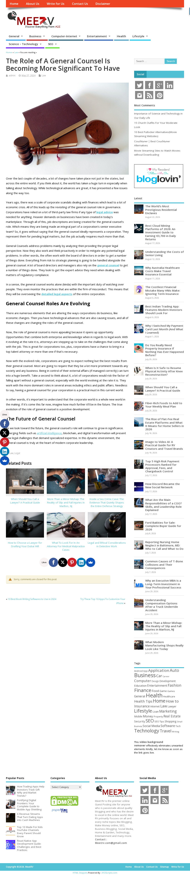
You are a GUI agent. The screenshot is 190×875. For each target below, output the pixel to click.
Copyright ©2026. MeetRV (19, 866)
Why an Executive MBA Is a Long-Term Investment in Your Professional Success (163, 584)
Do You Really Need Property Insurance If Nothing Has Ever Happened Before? (164, 350)
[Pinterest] (72, 562)
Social (140, 74)
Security (139, 721)
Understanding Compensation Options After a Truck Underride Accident (161, 605)
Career (166, 676)
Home (14, 4)
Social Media (151, 726)
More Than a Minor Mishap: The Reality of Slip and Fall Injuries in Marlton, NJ (66, 502)
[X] (62, 562)
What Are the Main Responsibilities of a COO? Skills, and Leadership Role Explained (163, 505)
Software (167, 725)
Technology (146, 730)
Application (158, 670)
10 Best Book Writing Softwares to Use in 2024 (32, 599)
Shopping (170, 721)
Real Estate (172, 716)
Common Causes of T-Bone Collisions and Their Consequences (164, 564)
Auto (174, 670)
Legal (17, 453)
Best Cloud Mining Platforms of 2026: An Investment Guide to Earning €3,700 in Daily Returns (160, 232)
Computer (142, 680)
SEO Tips (159, 721)
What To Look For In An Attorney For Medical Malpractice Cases (66, 546)
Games (171, 691)
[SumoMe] (90, 562)
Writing (175, 731)
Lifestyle (138, 36)
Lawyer (172, 706)
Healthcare (169, 696)
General (14, 36)
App (145, 670)
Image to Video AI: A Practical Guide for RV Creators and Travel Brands (164, 445)
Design (155, 681)
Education (140, 685)
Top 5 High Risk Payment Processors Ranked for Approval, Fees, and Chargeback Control (162, 466)
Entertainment (97, 36)
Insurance (142, 706)
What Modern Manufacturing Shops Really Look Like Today (164, 645)
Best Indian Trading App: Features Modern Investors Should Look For (163, 310)
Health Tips (143, 701)
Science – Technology (23, 44)
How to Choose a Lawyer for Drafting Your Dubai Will (25, 544)
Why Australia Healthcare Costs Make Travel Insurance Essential (162, 271)
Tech (178, 726)
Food (155, 691)
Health (121, 36)
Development (167, 681)
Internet (155, 706)
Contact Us (80, 4)
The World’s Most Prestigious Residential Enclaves (161, 209)
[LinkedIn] (81, 562)
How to (172, 701)
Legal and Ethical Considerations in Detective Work (107, 544)
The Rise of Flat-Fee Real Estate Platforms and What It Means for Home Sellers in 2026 (164, 424)
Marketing (168, 711)
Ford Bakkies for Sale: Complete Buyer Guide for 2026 (163, 526)
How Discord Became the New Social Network (162, 485)
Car (159, 675)
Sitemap (164, 866)
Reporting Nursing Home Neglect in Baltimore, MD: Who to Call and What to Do (164, 545)
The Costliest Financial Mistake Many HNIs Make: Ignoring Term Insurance (162, 290)
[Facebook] (53, 562)
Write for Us (55, 4)
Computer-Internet (64, 36)
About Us (32, 4)
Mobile (138, 716)
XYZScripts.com (109, 872)
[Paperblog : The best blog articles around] (59, 813)
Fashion (174, 685)
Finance (142, 690)
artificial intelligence (49, 433)
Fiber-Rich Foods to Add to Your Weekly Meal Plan (163, 404)
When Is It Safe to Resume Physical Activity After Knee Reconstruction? (164, 371)
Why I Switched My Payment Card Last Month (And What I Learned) (164, 329)
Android (138, 670)
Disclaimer (102, 4)
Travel (165, 730)
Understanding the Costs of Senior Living (164, 253)
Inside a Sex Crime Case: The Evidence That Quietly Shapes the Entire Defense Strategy (107, 502)
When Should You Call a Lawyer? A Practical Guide (25, 500)
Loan (156, 711)
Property (158, 716)
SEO (50, 44)
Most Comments (144, 105)
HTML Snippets (80, 872)
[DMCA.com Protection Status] (64, 805)
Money (148, 716)
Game (163, 691)
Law (44, 75)
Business (35, 36)
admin (12, 75)
